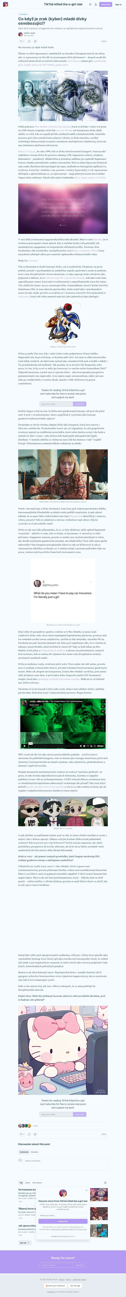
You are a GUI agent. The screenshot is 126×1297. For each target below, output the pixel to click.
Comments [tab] (24, 1152)
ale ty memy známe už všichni (90, 177)
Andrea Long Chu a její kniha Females (65, 278)
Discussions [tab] (37, 1183)
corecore (32, 260)
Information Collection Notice (62, 1229)
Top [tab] (21, 1183)
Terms (68, 1279)
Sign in (118, 4)
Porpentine (76, 516)
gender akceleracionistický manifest (45, 787)
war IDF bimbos (46, 65)
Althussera (23, 296)
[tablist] (28, 1152)
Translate (24, 14)
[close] (87, 1190)
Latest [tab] (27, 1183)
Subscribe (105, 4)
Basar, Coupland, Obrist (85, 251)
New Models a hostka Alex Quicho (52, 127)
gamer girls (62, 65)
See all (23, 1243)
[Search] (90, 4)
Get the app (75, 1285)
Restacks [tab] (34, 1152)
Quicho (98, 239)
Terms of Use (75, 1227)
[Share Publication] (95, 4)
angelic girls (30, 65)
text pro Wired (63, 130)
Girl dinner (73, 61)
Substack (51, 1292)
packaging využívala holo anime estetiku (58, 679)
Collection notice (79, 1279)
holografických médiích (53, 650)
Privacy (62, 1279)
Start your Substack (56, 1285)
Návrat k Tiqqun (27, 151)
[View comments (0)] (29, 41)
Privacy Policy (82, 1229)
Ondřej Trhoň (29, 33)
